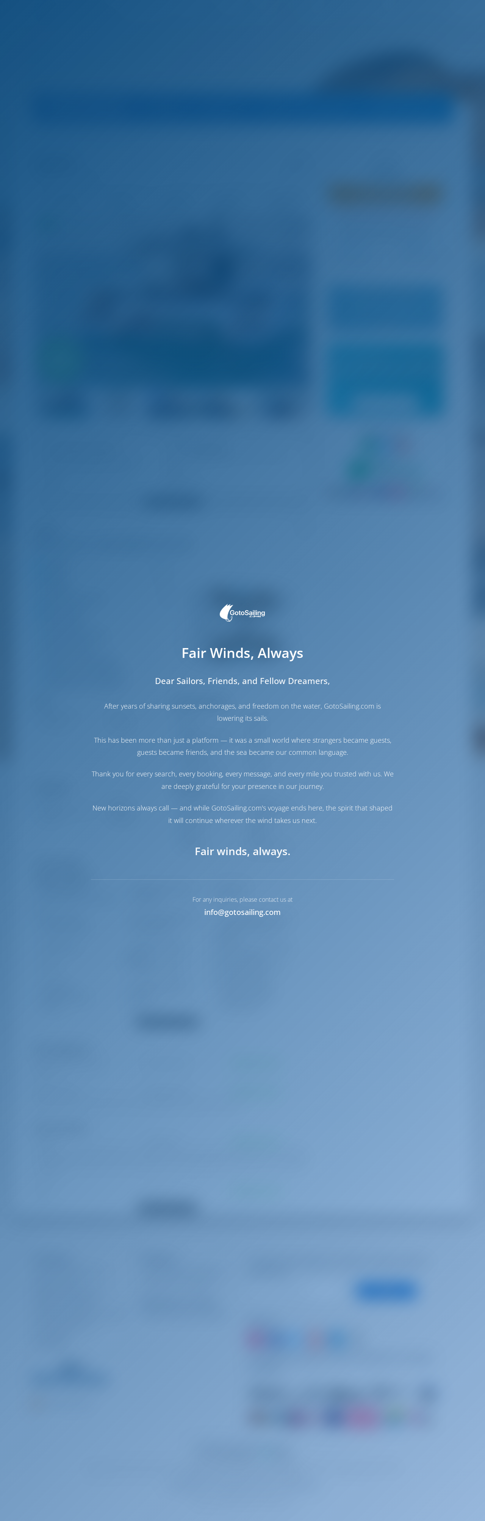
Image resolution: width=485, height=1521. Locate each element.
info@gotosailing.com (242, 912)
